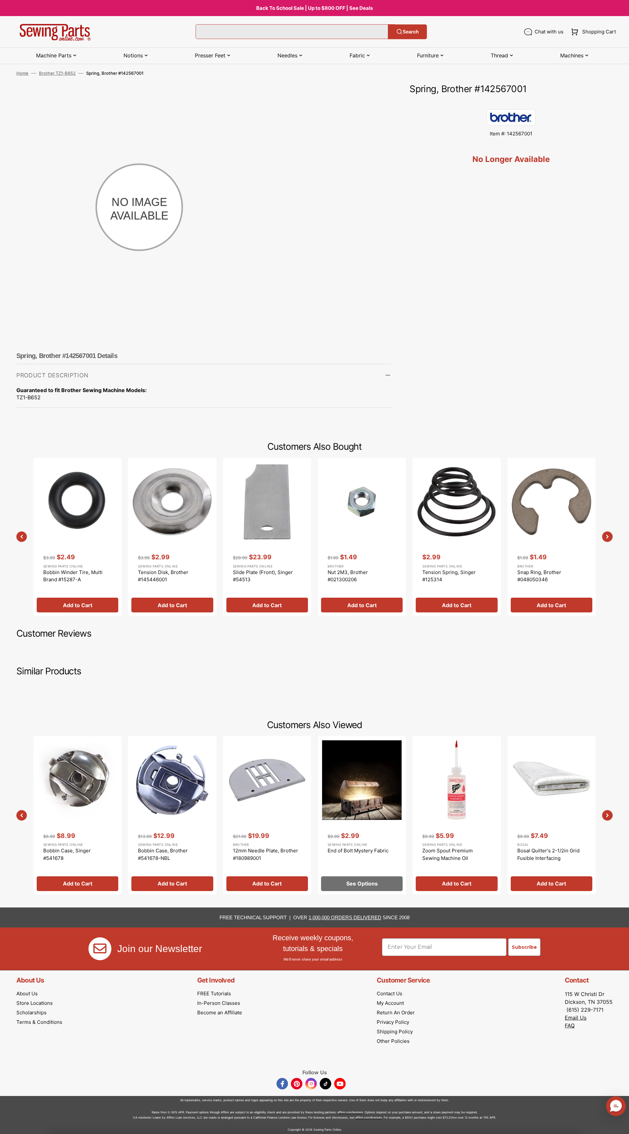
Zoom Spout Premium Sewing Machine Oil (447, 854)
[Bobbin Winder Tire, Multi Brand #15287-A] (77, 537)
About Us (27, 993)
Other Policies (393, 1041)
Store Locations (34, 1003)
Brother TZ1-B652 (57, 73)
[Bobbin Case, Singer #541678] (77, 815)
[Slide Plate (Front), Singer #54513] (267, 537)
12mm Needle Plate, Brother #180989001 (265, 854)
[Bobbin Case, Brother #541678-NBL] (172, 815)
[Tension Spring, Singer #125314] (456, 537)
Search (411, 31)
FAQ (570, 1025)
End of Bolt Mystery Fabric (358, 850)
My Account (390, 1003)
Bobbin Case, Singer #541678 (67, 854)
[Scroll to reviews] (511, 102)
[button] (592, 32)
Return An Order (396, 1012)
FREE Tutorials (214, 993)
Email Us (575, 1017)
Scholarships (31, 1012)
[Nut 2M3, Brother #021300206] (362, 537)
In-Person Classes (218, 1003)
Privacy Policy (393, 1022)
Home (22, 73)
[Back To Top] (619, 1124)
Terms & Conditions (39, 1022)
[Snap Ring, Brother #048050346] (551, 537)
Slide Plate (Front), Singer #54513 (263, 576)
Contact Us (389, 993)
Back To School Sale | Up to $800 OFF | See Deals (314, 8)
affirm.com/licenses (368, 1117)
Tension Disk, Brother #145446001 (163, 576)
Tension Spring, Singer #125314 (449, 576)
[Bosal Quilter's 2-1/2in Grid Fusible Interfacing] (551, 815)
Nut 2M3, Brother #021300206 (348, 576)
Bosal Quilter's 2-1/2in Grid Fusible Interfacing (548, 854)
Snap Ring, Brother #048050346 (539, 576)
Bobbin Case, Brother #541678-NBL (163, 854)
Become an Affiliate (219, 1012)
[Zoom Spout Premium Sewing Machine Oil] (456, 815)
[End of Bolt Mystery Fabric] (362, 815)
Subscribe (524, 947)
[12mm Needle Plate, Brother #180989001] (267, 815)
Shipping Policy (395, 1031)
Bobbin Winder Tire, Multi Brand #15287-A (73, 576)
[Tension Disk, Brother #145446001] (172, 537)
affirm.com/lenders (350, 1112)
